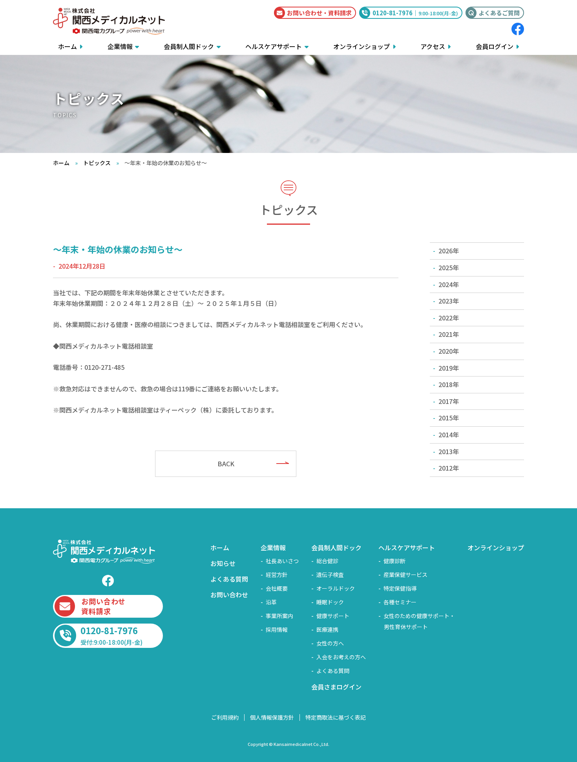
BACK (225, 463)
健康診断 (394, 561)
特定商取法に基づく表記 (335, 717)
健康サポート (332, 616)
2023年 (448, 301)
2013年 (448, 451)
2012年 (448, 468)
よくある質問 (229, 579)
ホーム (67, 46)
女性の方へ (330, 643)
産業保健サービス (405, 574)
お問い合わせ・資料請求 (319, 13)
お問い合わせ (229, 594)
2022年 (448, 317)
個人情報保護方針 (272, 717)
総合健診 (327, 561)
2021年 (448, 334)
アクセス (432, 46)
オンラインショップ (361, 46)
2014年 (448, 434)
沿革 (271, 602)
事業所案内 (279, 616)
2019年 (448, 368)
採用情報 (277, 629)
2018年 (448, 384)
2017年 (448, 401)
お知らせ (223, 563)
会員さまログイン (336, 686)
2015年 (448, 417)
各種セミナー (399, 602)
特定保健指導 (399, 588)
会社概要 (277, 588)
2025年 (448, 267)
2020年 (448, 351)
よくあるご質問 (499, 13)
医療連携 (327, 629)
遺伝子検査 (330, 574)
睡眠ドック (330, 602)
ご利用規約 (225, 717)
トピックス (97, 163)
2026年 (448, 250)
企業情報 (120, 46)
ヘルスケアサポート (273, 46)
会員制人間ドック (189, 46)
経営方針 (277, 574)
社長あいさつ (282, 561)
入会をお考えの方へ (341, 657)
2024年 (448, 284)
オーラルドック (335, 588)
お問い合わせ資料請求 (103, 606)
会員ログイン (494, 46)
